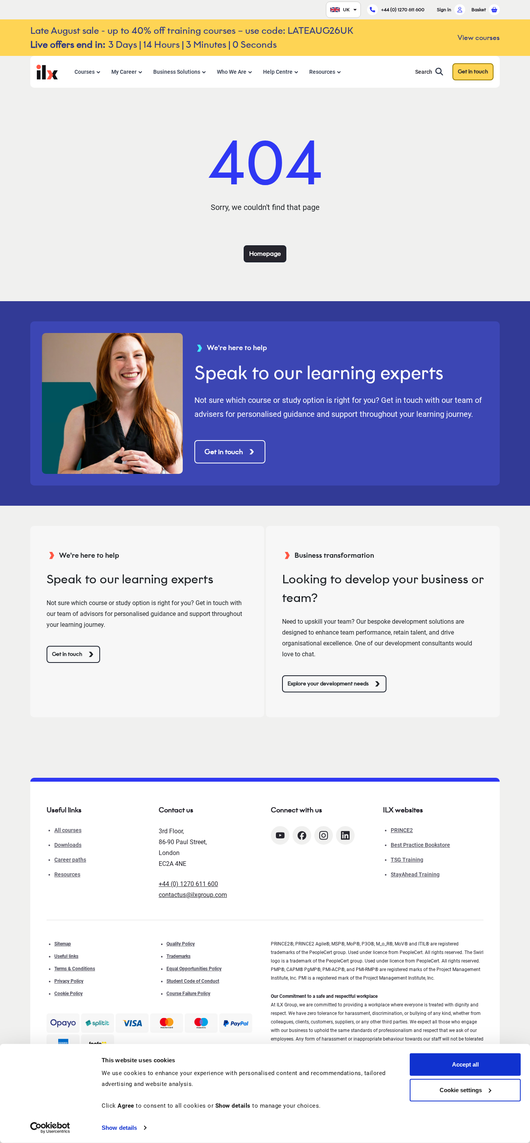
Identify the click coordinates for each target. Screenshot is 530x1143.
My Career (124, 72)
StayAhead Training (415, 874)
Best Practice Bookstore (420, 845)
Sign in (444, 9)
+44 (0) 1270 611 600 (402, 9)
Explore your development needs (328, 683)
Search (423, 72)
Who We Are (231, 72)
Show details (119, 1127)
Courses (84, 72)
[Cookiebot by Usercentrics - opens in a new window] (50, 1128)
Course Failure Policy (188, 993)
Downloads (67, 845)
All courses (67, 830)
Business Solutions (176, 72)
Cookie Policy (68, 993)
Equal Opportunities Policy (194, 968)
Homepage (265, 253)
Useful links (66, 956)
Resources (322, 72)
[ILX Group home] (47, 71)
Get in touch (473, 71)
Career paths (70, 860)
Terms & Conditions (74, 968)
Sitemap (62, 944)
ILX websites (403, 810)
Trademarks (178, 956)
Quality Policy (180, 944)
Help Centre (278, 72)
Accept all (465, 1064)
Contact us (176, 810)
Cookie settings (461, 1089)
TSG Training (407, 860)
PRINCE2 (402, 830)
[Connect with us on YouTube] (280, 835)
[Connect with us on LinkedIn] (345, 835)
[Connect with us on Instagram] (323, 835)
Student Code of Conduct (192, 981)
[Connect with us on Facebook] (302, 835)
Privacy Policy (68, 981)
